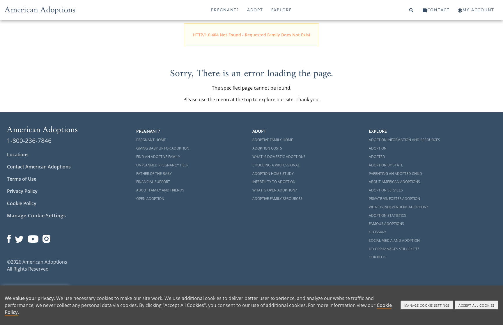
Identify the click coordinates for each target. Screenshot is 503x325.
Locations (18, 154)
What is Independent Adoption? (398, 207)
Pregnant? (225, 10)
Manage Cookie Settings (36, 215)
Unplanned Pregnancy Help (162, 165)
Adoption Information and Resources (404, 139)
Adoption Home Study (273, 173)
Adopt (255, 10)
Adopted (377, 156)
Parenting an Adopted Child (395, 173)
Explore (281, 10)
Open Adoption (150, 198)
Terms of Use (21, 179)
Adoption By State (386, 165)
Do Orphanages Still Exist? (394, 248)
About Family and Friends (160, 190)
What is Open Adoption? (274, 190)
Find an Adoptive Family (158, 156)
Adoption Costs (267, 148)
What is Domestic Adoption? (278, 156)
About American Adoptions (394, 181)
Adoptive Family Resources (277, 198)
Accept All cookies (476, 305)
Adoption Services (386, 190)
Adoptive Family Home (272, 139)
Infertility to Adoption (273, 181)
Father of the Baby (154, 173)
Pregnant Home (151, 139)
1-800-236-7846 (29, 140)
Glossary (377, 232)
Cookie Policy (21, 203)
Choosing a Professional (276, 165)
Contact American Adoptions (39, 167)
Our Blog (377, 257)
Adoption (378, 148)
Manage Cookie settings (427, 305)
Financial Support (153, 181)
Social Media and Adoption (394, 240)
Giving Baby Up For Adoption (162, 148)
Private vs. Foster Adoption (394, 198)
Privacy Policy (22, 191)
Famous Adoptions (386, 223)
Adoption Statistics (387, 215)
